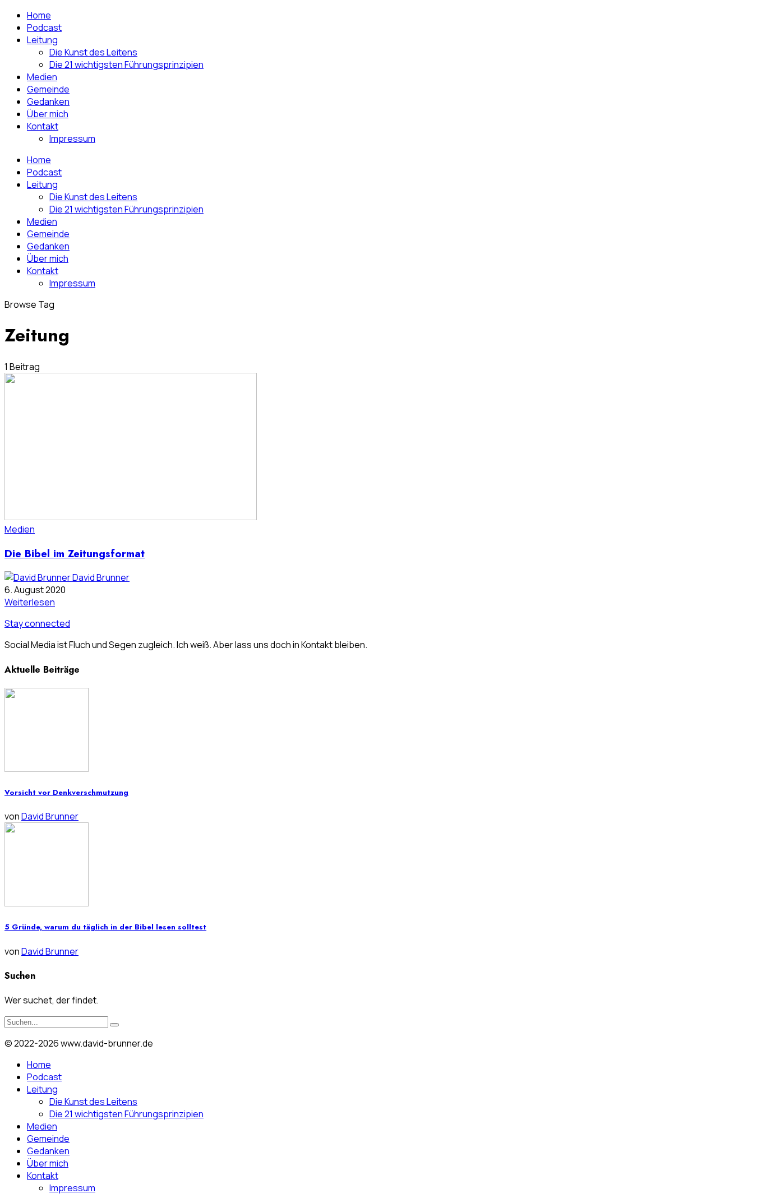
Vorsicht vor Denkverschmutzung (66, 792)
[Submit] (114, 1024)
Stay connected (37, 623)
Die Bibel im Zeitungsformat (74, 553)
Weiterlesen (29, 602)
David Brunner (101, 577)
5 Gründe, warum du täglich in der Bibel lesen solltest (105, 927)
